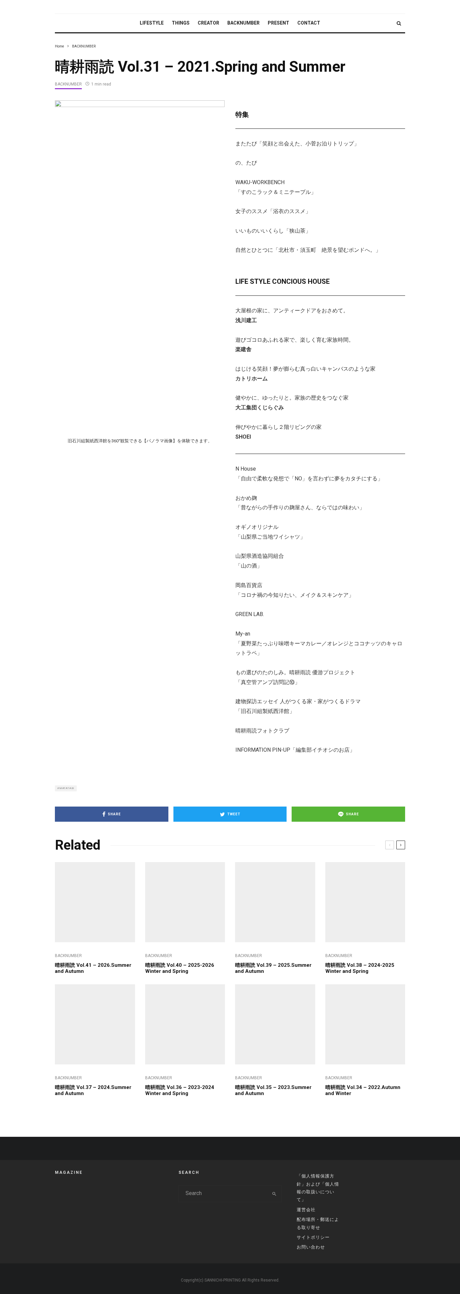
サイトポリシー (313, 1237)
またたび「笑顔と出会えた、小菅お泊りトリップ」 (297, 143)
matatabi (66, 788)
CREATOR (208, 23)
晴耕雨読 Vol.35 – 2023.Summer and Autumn (273, 1090)
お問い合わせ (311, 1247)
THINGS (181, 23)
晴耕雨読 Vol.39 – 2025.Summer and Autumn (273, 968)
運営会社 (306, 1209)
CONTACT (308, 23)
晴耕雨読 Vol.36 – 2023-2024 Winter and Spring (179, 1090)
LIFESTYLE (152, 23)
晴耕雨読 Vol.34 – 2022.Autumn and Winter (362, 1090)
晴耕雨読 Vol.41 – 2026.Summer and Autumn (93, 968)
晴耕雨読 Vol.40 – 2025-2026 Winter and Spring (179, 968)
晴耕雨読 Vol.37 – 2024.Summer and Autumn (93, 1090)
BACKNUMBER (243, 23)
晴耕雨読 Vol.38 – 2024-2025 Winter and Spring (359, 968)
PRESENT (278, 23)
